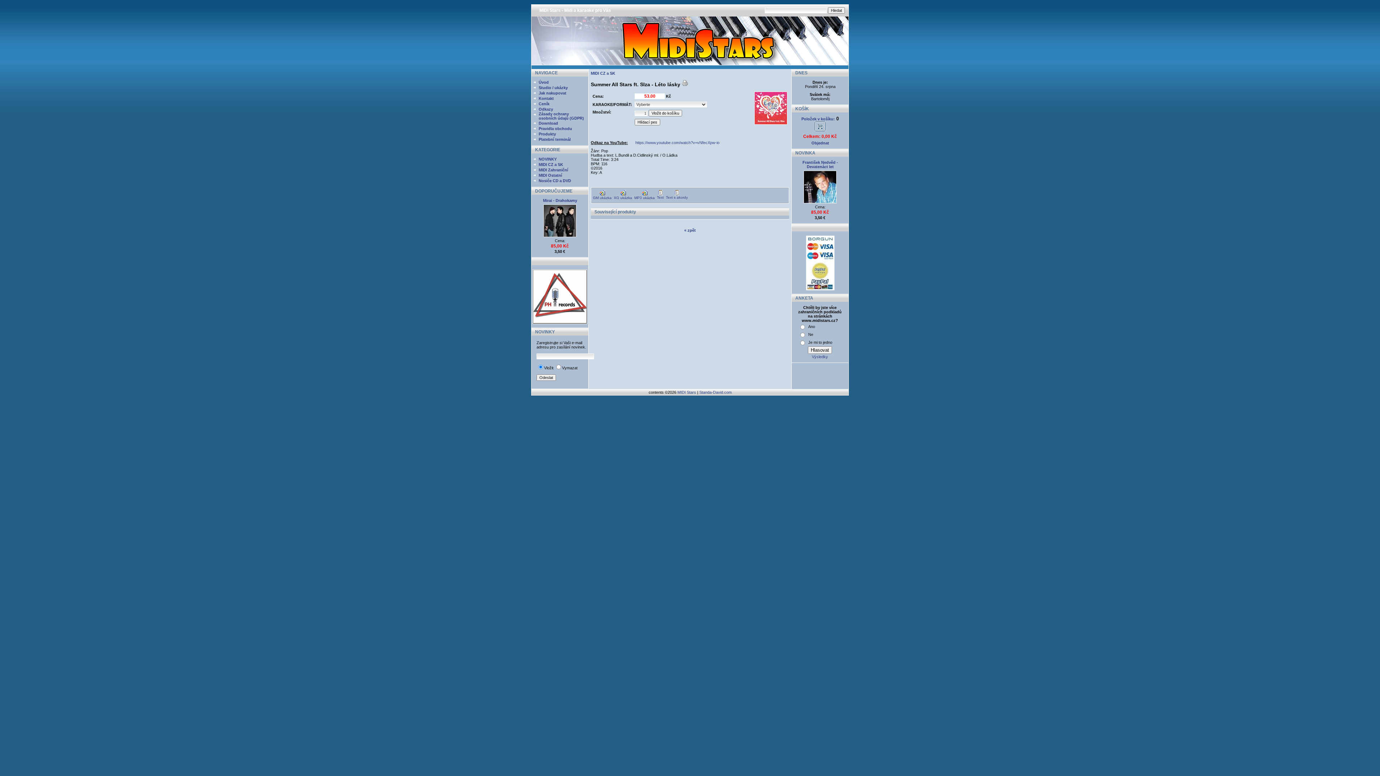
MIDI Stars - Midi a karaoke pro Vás (575, 10)
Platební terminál (555, 139)
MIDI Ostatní (550, 175)
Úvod (544, 82)
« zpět (690, 230)
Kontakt (546, 98)
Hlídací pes (647, 122)
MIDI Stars (686, 392)
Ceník (544, 104)
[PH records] (560, 322)
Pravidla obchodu (555, 128)
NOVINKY (548, 159)
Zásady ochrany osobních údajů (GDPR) (561, 116)
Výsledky (820, 357)
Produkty (547, 134)
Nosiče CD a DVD (555, 181)
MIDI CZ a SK (551, 164)
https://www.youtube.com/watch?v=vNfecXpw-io (677, 142)
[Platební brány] (820, 289)
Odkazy (546, 109)
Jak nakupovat (552, 93)
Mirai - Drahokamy (560, 200)
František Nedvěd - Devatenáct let (820, 164)
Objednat (820, 143)
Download (548, 123)
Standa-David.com (715, 392)
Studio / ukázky (553, 88)
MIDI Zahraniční (553, 170)
